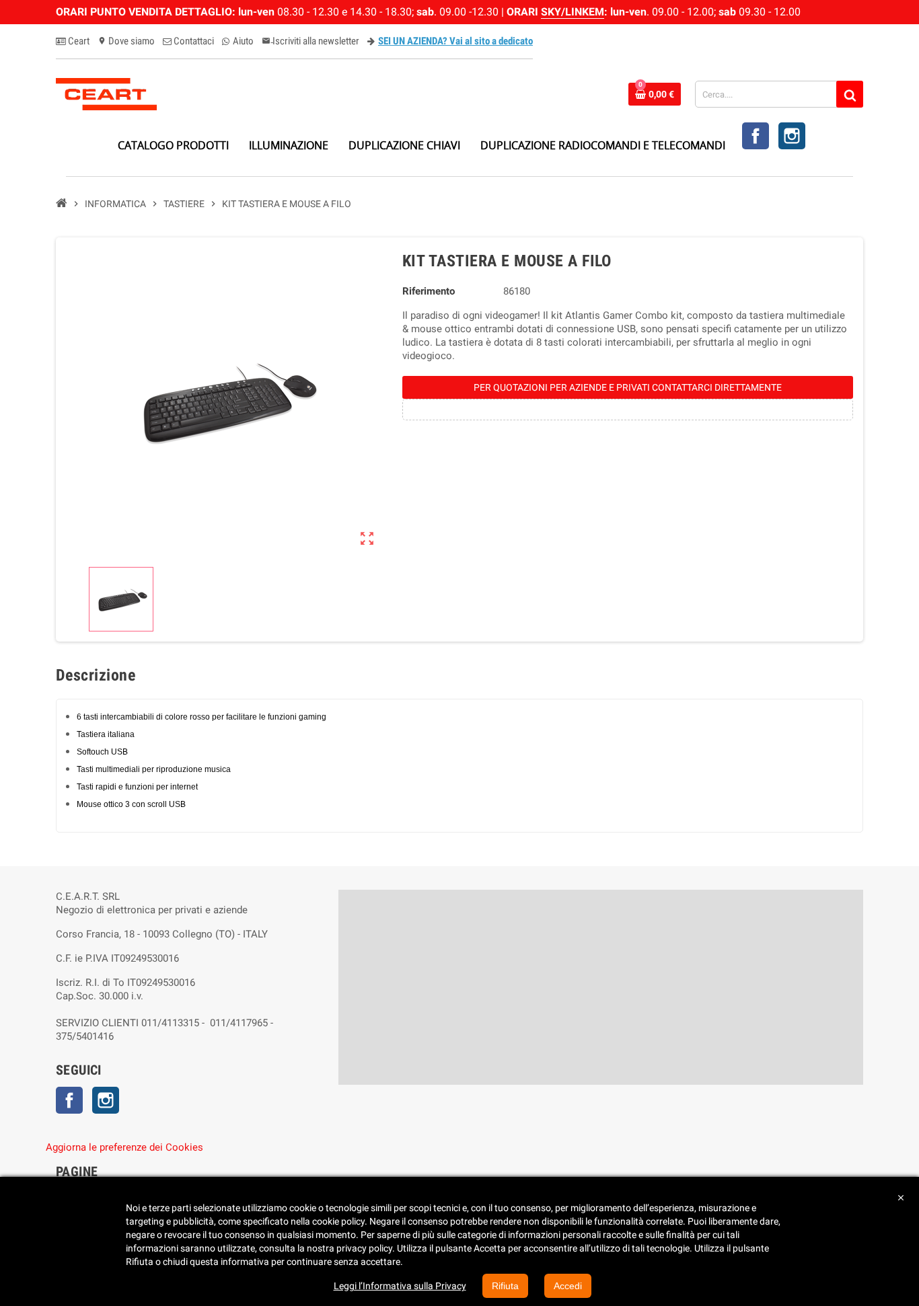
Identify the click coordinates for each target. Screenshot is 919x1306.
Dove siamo (126, 41)
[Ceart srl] (106, 93)
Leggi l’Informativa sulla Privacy (400, 1285)
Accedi (568, 1285)
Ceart (77, 41)
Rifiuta (505, 1285)
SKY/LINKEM (572, 11)
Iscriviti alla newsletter (310, 41)
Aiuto (242, 41)
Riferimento (428, 291)
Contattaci (193, 41)
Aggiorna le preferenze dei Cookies (124, 1147)
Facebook (755, 135)
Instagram (791, 135)
